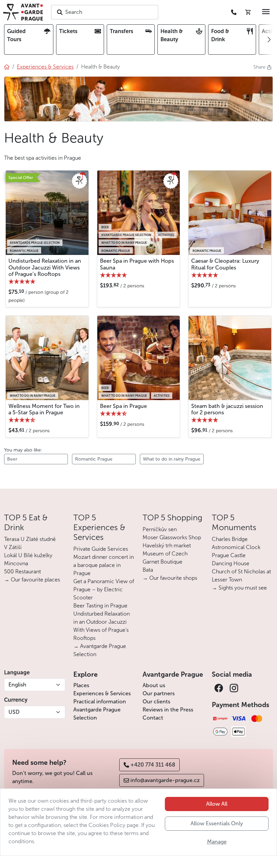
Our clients (156, 701)
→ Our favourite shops (170, 578)
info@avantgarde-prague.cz (165, 780)
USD (14, 712)
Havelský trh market (167, 545)
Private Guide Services (100, 549)
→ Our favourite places (32, 579)
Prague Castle (229, 555)
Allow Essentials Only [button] (217, 823)
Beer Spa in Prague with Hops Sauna (137, 264)
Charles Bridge (230, 539)
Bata (148, 570)
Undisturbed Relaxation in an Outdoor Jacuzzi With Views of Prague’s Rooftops (44, 267)
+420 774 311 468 (152, 764)
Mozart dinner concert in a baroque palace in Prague (103, 565)
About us (154, 685)
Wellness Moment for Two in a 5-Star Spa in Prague (44, 409)
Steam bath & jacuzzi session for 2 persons (227, 409)
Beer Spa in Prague (123, 406)
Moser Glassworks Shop (172, 537)
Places (81, 685)
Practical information (99, 701)
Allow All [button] (216, 804)
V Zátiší (13, 547)
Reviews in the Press (168, 709)
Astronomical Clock (236, 547)
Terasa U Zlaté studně (30, 539)
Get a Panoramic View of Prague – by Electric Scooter (103, 589)
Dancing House (230, 563)
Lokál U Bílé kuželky (28, 555)
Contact (153, 718)
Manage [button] (217, 841)
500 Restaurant (22, 571)
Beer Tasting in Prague (100, 605)
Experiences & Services (102, 693)
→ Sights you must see (239, 588)
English (17, 684)
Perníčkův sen (160, 529)
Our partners (159, 693)
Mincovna (16, 563)
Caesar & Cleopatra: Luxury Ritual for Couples (225, 264)
